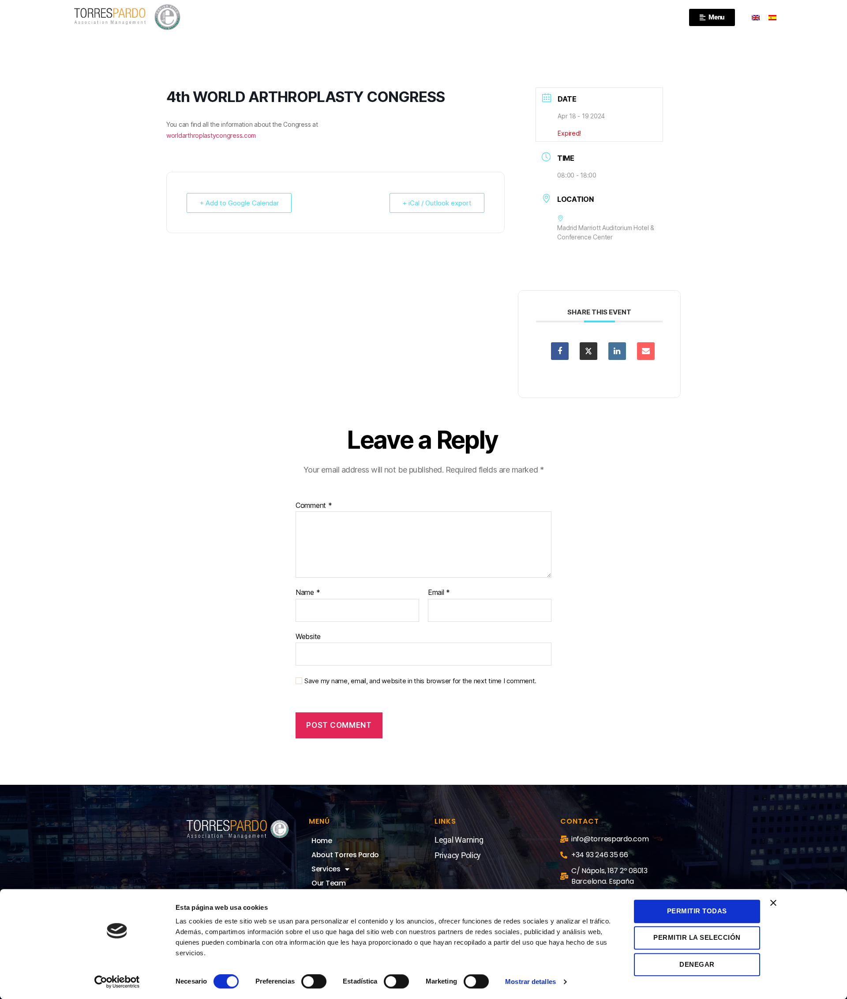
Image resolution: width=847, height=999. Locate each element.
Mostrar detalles (530, 981)
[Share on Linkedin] (617, 351)
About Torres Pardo (345, 855)
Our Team (328, 883)
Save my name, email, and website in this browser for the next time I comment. (420, 681)
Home (321, 841)
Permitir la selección (697, 938)
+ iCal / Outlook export (437, 203)
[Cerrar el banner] (773, 903)
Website (308, 636)
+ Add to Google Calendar (239, 203)
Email (439, 593)
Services (326, 869)
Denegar (697, 964)
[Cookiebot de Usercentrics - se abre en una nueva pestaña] (117, 981)
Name (308, 593)
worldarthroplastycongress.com (211, 135)
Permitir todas (697, 911)
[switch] (313, 982)
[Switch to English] (755, 17)
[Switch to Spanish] (772, 17)
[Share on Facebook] (560, 351)
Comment (314, 506)
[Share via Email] (646, 351)
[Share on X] (588, 351)
